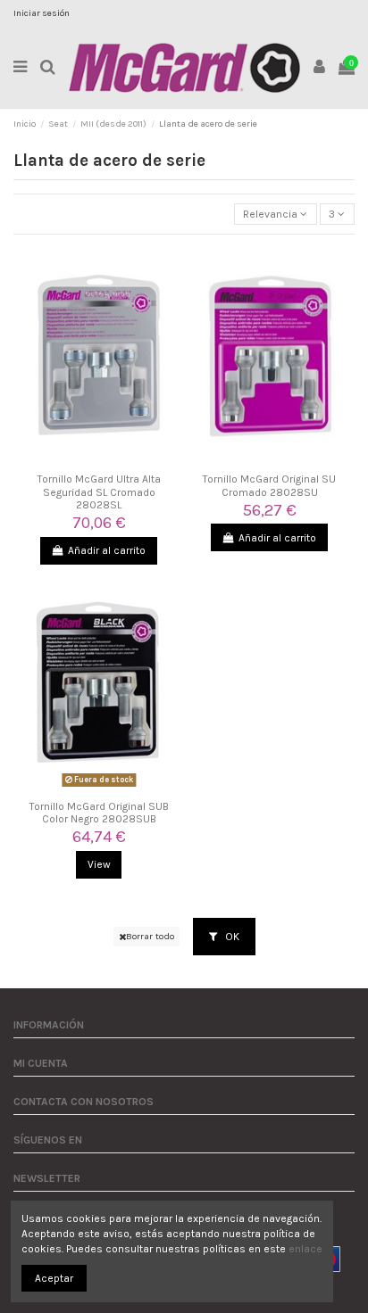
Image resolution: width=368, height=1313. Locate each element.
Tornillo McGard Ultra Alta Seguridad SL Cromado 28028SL (99, 492)
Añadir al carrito (107, 550)
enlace (305, 1249)
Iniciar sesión (41, 13)
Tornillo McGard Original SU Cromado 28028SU (269, 485)
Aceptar (54, 1278)
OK (230, 936)
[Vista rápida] (99, 460)
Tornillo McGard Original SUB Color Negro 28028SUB (99, 812)
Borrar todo (150, 936)
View (99, 864)
